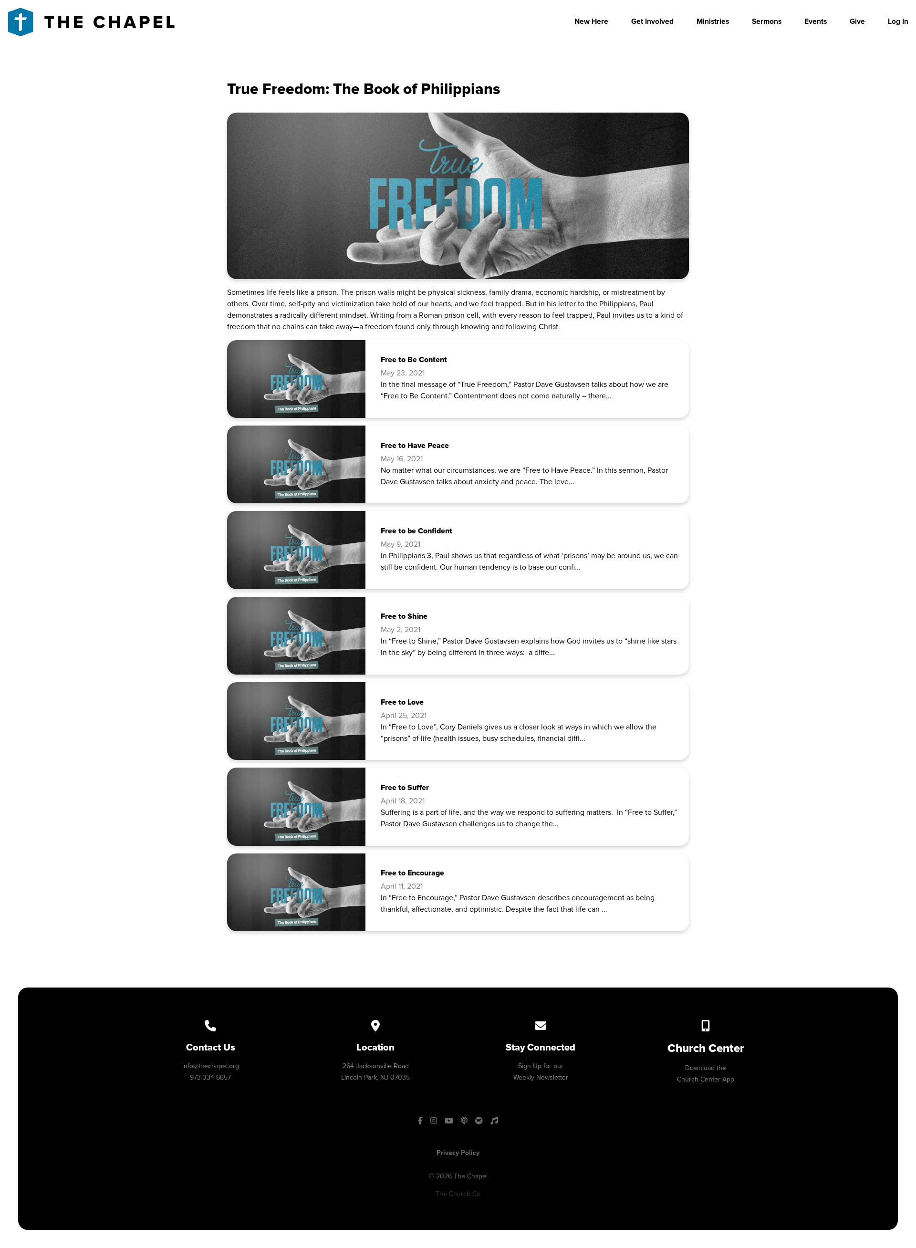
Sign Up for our (540, 1066)
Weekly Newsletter (540, 1077)
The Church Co (458, 1194)
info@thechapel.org (210, 1066)
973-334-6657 (210, 1077)
